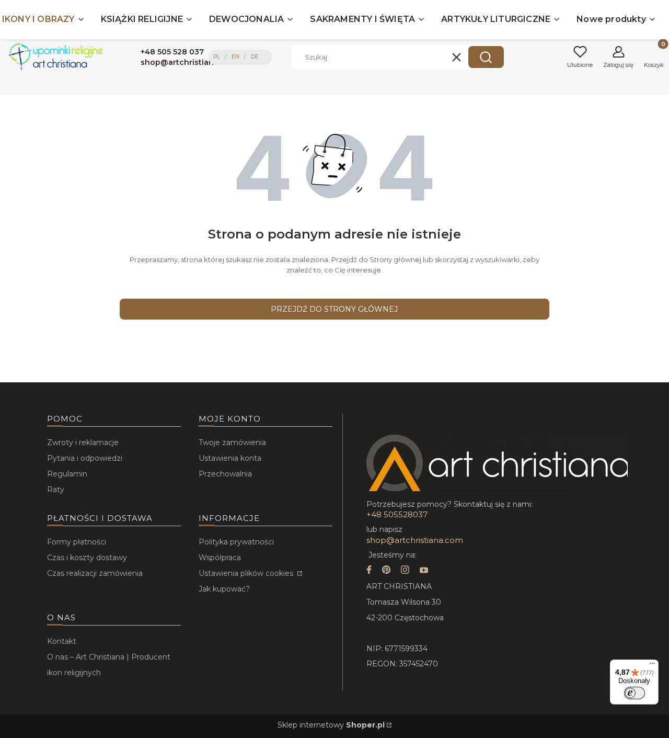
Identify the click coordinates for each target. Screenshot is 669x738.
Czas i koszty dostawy (87, 557)
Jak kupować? (224, 589)
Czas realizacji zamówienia (95, 573)
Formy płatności (76, 542)
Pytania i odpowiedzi (84, 458)
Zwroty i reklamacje (83, 442)
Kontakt (61, 641)
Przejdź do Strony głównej (334, 309)
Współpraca (220, 557)
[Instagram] (405, 570)
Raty (55, 489)
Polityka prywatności (236, 542)
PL (216, 56)
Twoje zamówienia (232, 442)
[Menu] (652, 666)
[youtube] (424, 570)
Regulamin (67, 474)
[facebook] (369, 570)
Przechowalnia (225, 474)
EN (235, 56)
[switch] (634, 693)
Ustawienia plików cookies (247, 573)
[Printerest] (386, 570)
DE (255, 56)
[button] (486, 57)
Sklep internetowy (331, 725)
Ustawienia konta (230, 458)
